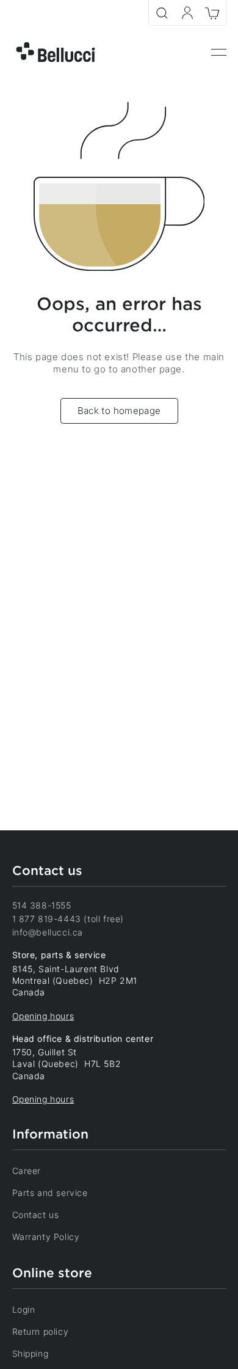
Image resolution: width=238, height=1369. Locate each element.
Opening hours (43, 1016)
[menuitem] (219, 53)
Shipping (30, 1353)
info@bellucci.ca (48, 932)
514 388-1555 (41, 905)
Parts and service (50, 1192)
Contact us (35, 1214)
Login (23, 1309)
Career (26, 1170)
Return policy (40, 1331)
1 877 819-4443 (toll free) (68, 918)
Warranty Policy (46, 1236)
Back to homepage (119, 410)
